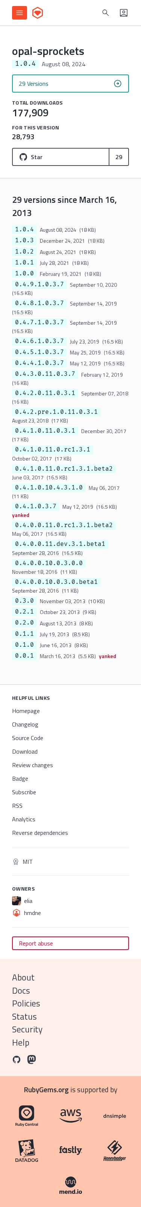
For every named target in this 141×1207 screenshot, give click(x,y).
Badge (20, 778)
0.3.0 (24, 601)
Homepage (26, 710)
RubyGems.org (46, 1089)
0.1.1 (24, 634)
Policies (26, 1003)
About (23, 977)
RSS (17, 805)
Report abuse (36, 943)
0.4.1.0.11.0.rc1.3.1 (52, 449)
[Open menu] (19, 13)
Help (20, 1042)
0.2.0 (24, 622)
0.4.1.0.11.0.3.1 (45, 431)
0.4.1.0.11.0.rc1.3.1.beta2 (64, 469)
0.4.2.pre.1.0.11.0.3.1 (56, 412)
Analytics (23, 819)
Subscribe (24, 792)
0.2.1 (24, 612)
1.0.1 (24, 262)
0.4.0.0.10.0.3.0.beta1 (56, 582)
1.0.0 (24, 273)
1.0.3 (24, 240)
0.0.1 (24, 656)
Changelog (25, 724)
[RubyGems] (38, 13)
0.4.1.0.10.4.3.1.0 (49, 487)
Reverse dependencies (40, 832)
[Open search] (105, 13)
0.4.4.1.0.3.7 (39, 363)
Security (27, 1029)
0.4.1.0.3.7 (35, 506)
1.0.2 (24, 251)
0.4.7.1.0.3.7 (39, 322)
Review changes (32, 764)
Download (25, 751)
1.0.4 (24, 229)
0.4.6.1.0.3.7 (39, 341)
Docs (21, 990)
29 (118, 156)
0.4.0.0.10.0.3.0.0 (49, 563)
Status (24, 1016)
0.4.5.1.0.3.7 (39, 352)
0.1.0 (24, 645)
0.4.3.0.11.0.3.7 (45, 374)
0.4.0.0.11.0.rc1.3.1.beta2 (64, 525)
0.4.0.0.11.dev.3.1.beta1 (60, 544)
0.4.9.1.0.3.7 (39, 284)
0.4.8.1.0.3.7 (39, 303)
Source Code (27, 737)
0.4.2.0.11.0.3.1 (45, 393)
